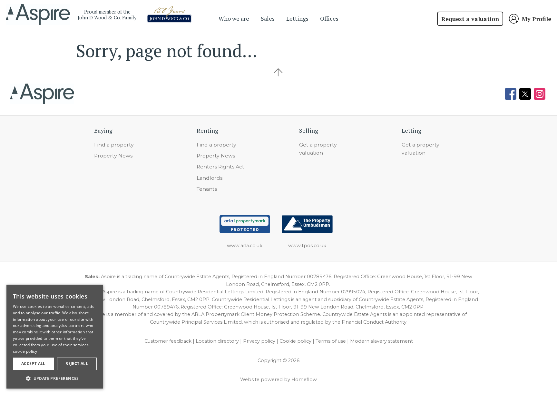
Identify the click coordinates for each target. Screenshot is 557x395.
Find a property (114, 145)
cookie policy (25, 351)
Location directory (217, 341)
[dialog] (54, 337)
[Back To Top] (278, 72)
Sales (268, 18)
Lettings (297, 18)
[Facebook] (510, 94)
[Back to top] (42, 94)
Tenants (207, 189)
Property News (113, 156)
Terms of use (331, 341)
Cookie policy (295, 341)
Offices (329, 18)
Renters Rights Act (220, 167)
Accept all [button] (33, 363)
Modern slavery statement (381, 341)
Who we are (234, 18)
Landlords (209, 178)
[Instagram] (539, 94)
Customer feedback (167, 341)
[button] (55, 378)
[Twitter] (525, 94)
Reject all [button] (76, 363)
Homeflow (304, 379)
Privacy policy (259, 341)
